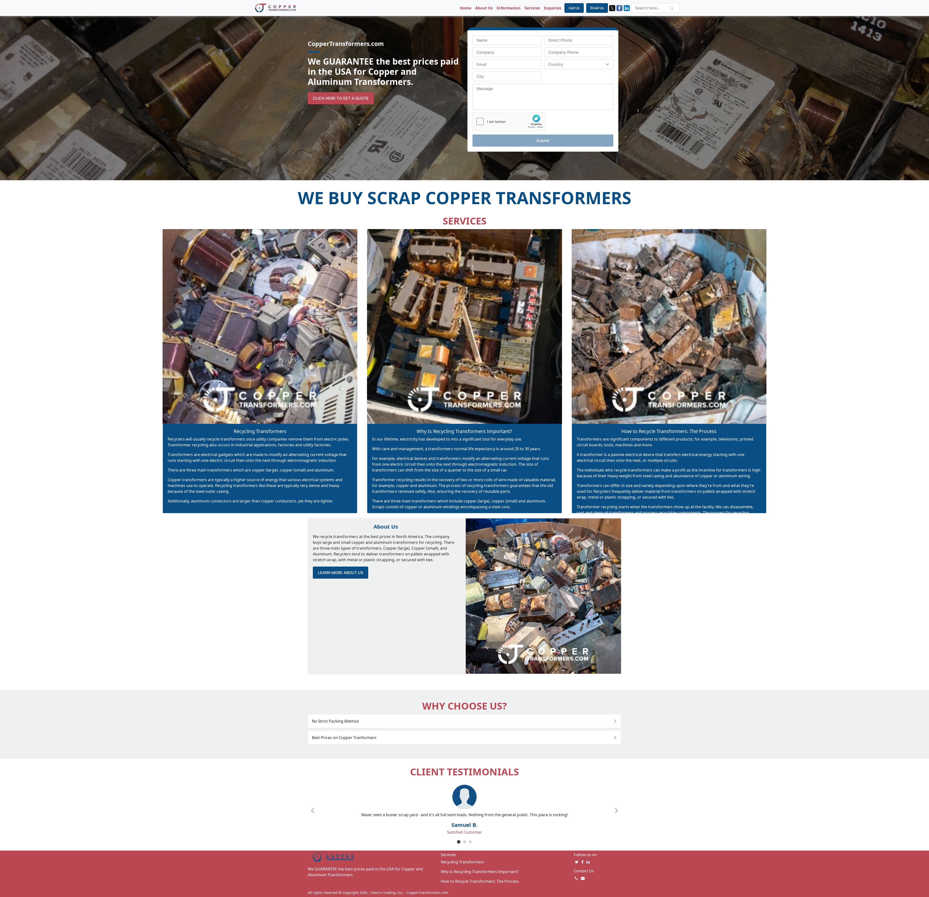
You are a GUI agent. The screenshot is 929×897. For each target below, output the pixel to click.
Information (509, 8)
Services (532, 8)
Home (465, 8)
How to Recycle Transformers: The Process (669, 431)
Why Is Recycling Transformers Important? (464, 431)
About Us (484, 8)
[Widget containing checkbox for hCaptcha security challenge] (509, 121)
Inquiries (552, 8)
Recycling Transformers (260, 431)
